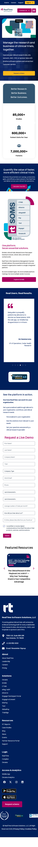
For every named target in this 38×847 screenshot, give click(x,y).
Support (20, 2)
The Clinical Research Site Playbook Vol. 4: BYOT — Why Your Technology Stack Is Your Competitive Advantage (19, 576)
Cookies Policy (31, 829)
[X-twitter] (10, 782)
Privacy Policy (18, 829)
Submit (7, 536)
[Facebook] (4, 782)
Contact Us (23, 10)
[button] (34, 11)
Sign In (28, 2)
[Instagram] (16, 782)
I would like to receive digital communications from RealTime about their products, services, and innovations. (20, 528)
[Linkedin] (22, 782)
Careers (13, 2)
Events (6, 2)
